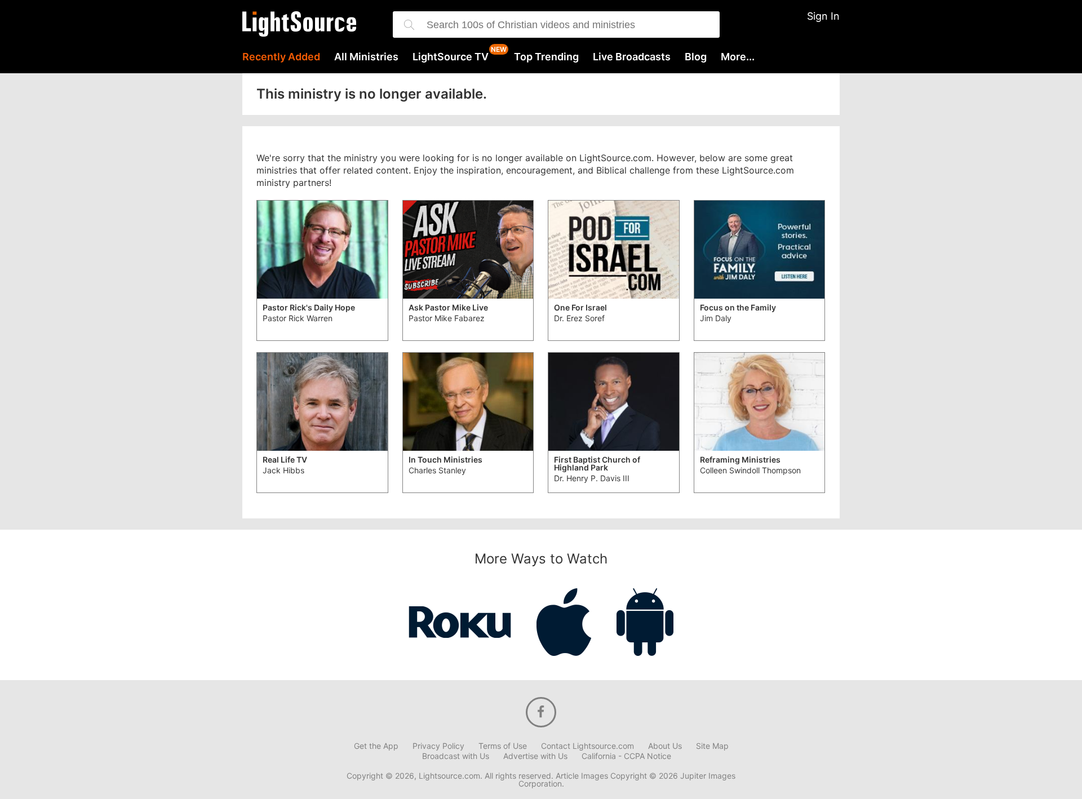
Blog (696, 57)
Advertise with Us (535, 756)
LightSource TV (451, 57)
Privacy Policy (438, 746)
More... (738, 57)
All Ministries (366, 57)
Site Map (712, 746)
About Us (665, 746)
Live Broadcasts (632, 57)
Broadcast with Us (455, 756)
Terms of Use (502, 746)
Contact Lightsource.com (587, 746)
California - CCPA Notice (626, 756)
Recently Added (281, 57)
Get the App (376, 746)
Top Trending (546, 57)
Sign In (823, 16)
